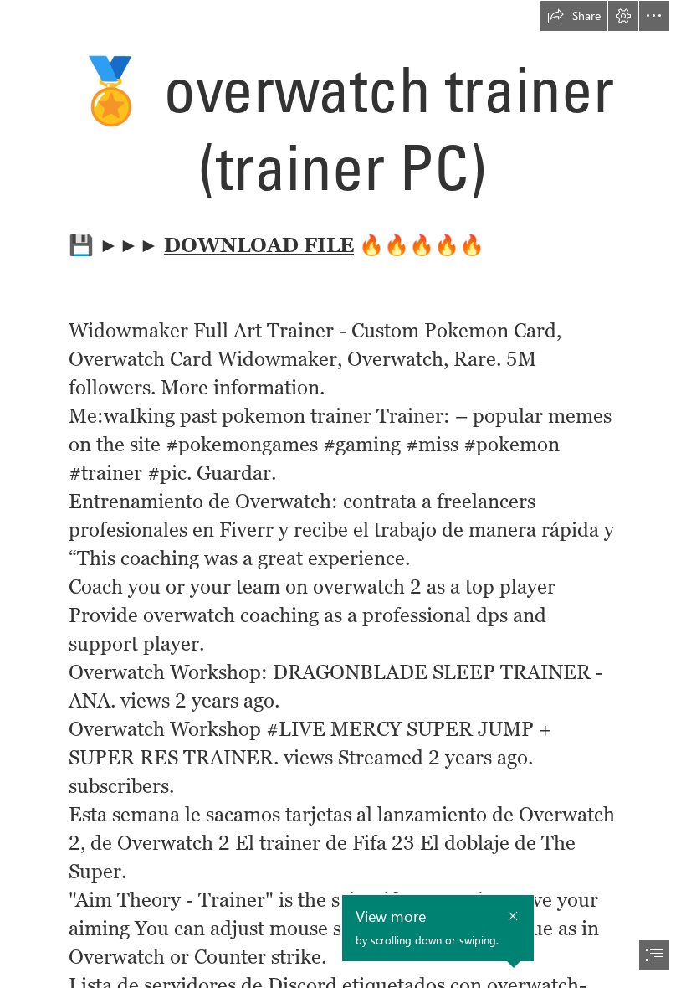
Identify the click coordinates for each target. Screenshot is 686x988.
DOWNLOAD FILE (259, 245)
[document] (343, 494)
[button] (573, 16)
